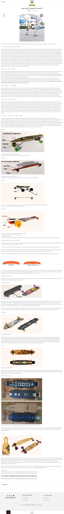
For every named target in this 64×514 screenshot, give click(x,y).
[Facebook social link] (7, 496)
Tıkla (19, 46)
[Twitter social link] (9, 496)
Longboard (32, 5)
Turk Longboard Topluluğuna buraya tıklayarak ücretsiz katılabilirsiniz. (19, 476)
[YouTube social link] (13, 496)
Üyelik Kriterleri (46, 500)
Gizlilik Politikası (25, 497)
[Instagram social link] (11, 496)
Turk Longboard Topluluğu (29, 504)
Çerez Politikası (25, 500)
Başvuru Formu (47, 497)
